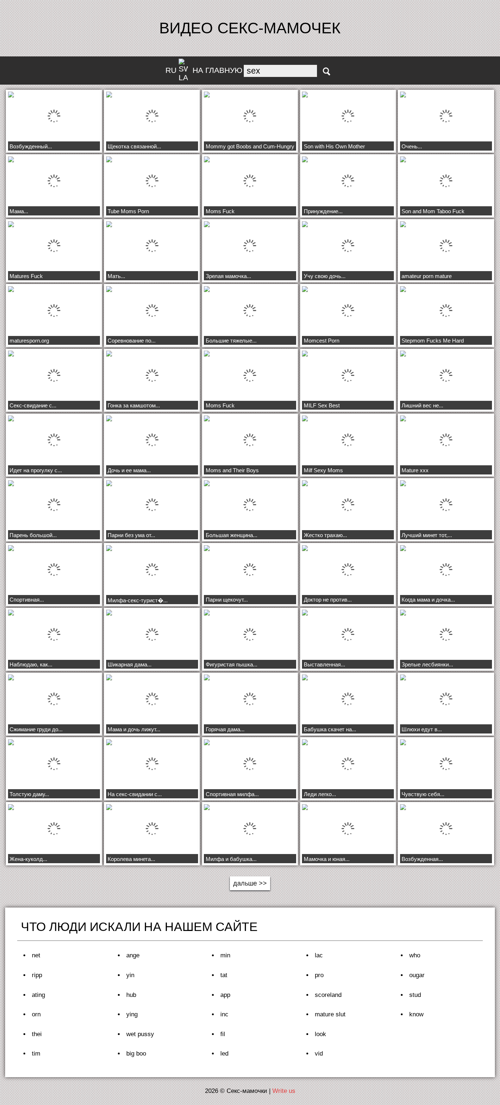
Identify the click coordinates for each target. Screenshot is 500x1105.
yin (130, 975)
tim (36, 1053)
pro (319, 975)
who (414, 955)
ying (132, 1014)
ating (38, 994)
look (320, 1034)
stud (415, 994)
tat (223, 975)
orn (36, 1014)
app (225, 994)
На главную (217, 70)
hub (131, 994)
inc (224, 1014)
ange (132, 955)
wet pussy (140, 1034)
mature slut (330, 1014)
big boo (136, 1053)
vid (319, 1053)
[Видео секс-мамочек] (326, 71)
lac (319, 955)
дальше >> (250, 883)
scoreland (328, 994)
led (224, 1053)
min (225, 955)
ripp (37, 975)
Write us (283, 1090)
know (416, 1014)
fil (222, 1034)
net (36, 955)
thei (37, 1034)
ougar (417, 975)
